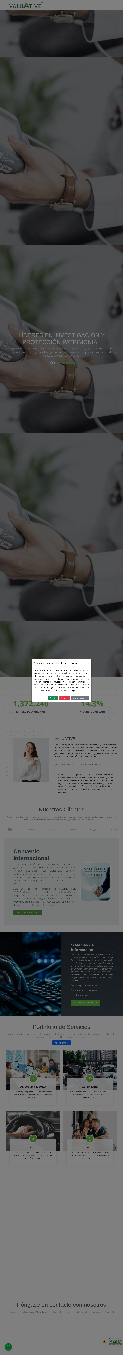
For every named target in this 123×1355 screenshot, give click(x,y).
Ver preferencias (80, 698)
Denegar (65, 698)
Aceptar (53, 698)
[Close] (88, 663)
